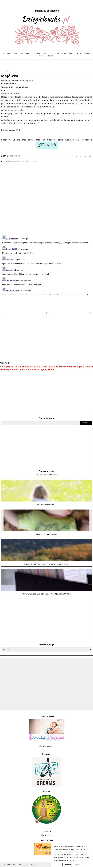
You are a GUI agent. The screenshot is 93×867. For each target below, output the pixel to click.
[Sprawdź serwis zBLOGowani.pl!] (46, 747)
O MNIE (78, 53)
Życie (34, 161)
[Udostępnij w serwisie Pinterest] (90, 156)
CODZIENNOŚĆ (26, 53)
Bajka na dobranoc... (46, 504)
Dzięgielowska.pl (23, 864)
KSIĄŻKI (56, 53)
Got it (77, 864)
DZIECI (37, 53)
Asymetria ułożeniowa (46, 534)
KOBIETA (46, 53)
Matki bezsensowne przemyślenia (17, 161)
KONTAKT (49, 56)
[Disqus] (46, 199)
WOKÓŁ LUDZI (67, 53)
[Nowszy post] (2, 313)
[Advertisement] (46, 340)
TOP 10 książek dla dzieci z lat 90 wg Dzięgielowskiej (46, 594)
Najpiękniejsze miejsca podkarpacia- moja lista (46, 564)
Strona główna (10, 53)
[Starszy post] (91, 313)
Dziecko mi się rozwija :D (46, 475)
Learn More (68, 864)
